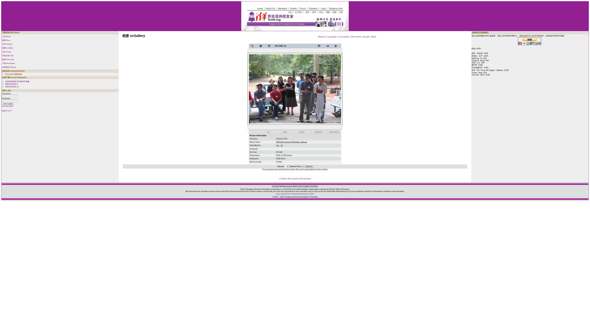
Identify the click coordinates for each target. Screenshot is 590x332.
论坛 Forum (6, 52)
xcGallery (283, 179)
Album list (322, 37)
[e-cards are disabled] (320, 46)
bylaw (278, 194)
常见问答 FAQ (8, 56)
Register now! (7, 111)
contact (311, 194)
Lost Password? (7, 106)
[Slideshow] (270, 46)
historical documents (300, 194)
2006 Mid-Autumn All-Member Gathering (291, 142)
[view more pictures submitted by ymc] (281, 145)
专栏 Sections (7, 44)
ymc (277, 145)
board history (286, 194)
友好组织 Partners (9, 67)
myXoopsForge (304, 179)
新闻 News (6, 40)
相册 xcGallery (7, 48)
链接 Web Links (8, 59)
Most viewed (356, 37)
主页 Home (6, 36)
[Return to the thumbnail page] (253, 46)
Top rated (366, 37)
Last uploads (332, 37)
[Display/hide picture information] (261, 46)
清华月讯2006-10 (12, 87)
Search (373, 37)
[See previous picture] (336, 46)
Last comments (343, 37)
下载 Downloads (8, 63)
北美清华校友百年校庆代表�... (18, 81)
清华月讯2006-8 (11, 84)
